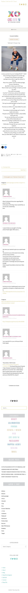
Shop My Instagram (7, 575)
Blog (4, 572)
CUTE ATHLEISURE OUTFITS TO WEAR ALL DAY (13, 467)
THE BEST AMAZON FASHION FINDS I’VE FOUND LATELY (14, 471)
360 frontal (6, 358)
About (4, 570)
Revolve (3, 523)
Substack (5, 577)
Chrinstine (6, 196)
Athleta (3, 491)
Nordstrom (4, 518)
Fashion (3, 1)
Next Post (23, 170)
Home (4, 567)
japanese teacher (8, 223)
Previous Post (6, 167)
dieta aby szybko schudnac (10, 336)
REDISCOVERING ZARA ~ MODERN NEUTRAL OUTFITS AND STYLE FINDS (14, 474)
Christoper (6, 281)
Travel (15, 1)
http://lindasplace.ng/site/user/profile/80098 (13, 321)
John (4, 244)
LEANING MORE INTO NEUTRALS (9, 469)
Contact (4, 580)
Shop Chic (5, 582)
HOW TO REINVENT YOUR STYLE (9, 476)
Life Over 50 (9, 1)
